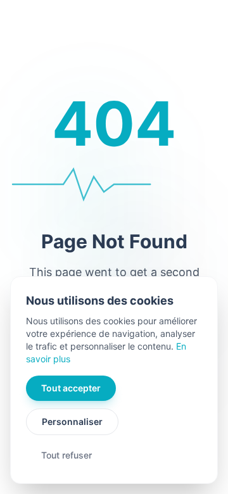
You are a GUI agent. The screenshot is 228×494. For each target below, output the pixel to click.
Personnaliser (72, 421)
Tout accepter (71, 388)
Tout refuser (66, 455)
